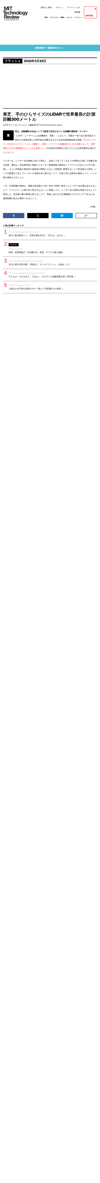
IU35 (46, 17)
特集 (63, 17)
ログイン (59, 7)
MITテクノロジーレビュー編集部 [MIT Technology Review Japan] (33, 125)
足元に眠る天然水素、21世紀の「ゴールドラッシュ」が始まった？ (40, 262)
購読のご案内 (46, 7)
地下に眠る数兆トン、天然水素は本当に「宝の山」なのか (36, 233)
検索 (76, 12)
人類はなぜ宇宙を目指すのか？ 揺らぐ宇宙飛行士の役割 (35, 287)
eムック (69, 17)
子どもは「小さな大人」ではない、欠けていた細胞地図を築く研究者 (41, 275)
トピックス (54, 17)
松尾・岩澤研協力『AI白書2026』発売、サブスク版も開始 (36, 248)
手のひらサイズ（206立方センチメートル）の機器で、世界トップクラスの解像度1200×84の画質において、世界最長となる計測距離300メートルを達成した (49, 144)
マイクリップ (72, 7)
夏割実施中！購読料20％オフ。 (50, 48)
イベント (78, 17)
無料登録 (89, 16)
